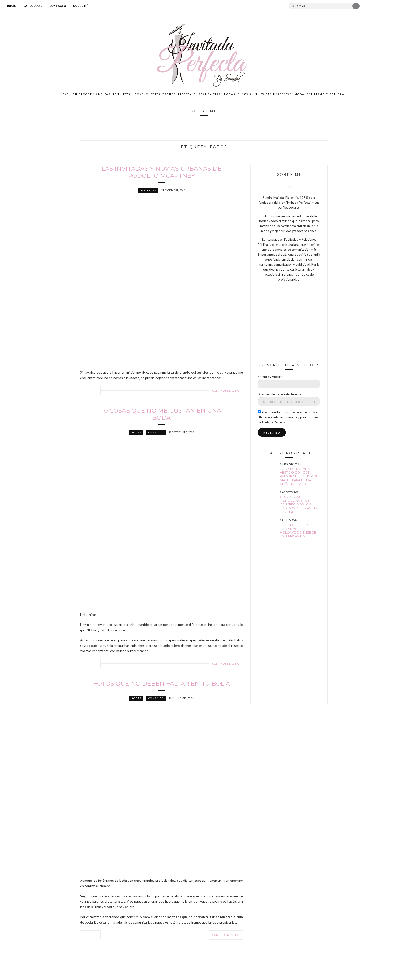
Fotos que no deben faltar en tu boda (161, 683)
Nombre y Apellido (271, 377)
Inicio (11, 6)
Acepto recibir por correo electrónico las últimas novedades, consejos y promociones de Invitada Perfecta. (288, 417)
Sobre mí (80, 6)
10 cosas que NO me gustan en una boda (161, 414)
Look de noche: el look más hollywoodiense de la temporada (298, 530)
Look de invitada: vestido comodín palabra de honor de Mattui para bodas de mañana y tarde (299, 476)
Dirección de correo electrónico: (280, 394)
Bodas (136, 432)
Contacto (57, 6)
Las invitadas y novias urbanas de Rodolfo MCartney (162, 172)
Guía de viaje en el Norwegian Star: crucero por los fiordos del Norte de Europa (299, 504)
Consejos (156, 432)
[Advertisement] (289, 626)
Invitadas (148, 190)
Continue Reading (225, 390)
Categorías (32, 6)
